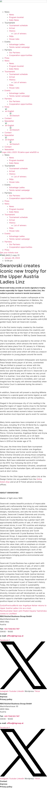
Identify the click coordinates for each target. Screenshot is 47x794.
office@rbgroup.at (15, 636)
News (11, 14)
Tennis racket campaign (19, 47)
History (12, 31)
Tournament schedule (18, 25)
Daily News (14, 20)
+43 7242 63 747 (12, 629)
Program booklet (16, 17)
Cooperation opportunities (20, 55)
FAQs (11, 36)
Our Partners (14, 52)
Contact (8, 118)
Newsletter (9, 121)
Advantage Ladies (17, 44)
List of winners (20, 33)
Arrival (12, 28)
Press (7, 58)
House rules (14, 39)
